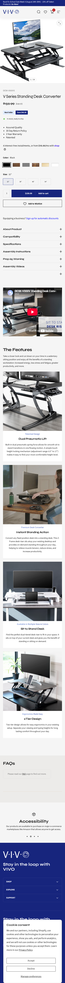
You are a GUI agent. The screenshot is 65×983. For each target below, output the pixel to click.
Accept (31, 960)
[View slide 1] (27, 836)
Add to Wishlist (35, 203)
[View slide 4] (38, 836)
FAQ (24, 774)
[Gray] (26, 165)
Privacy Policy (26, 950)
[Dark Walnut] (16, 165)
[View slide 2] (30, 836)
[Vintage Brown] (35, 165)
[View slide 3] (34, 836)
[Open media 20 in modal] (60, 23)
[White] (55, 165)
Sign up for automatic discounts (42, 218)
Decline (31, 968)
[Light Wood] (45, 165)
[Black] (6, 165)
